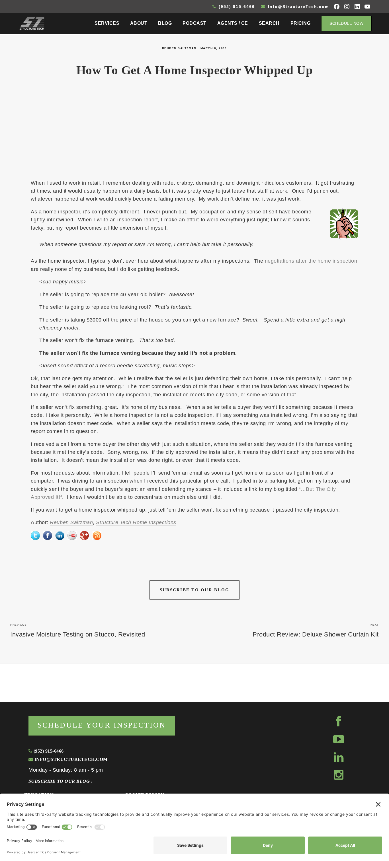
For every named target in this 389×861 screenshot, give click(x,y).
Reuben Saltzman (179, 48)
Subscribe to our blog (194, 590)
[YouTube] (72, 535)
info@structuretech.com (70, 759)
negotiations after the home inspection (311, 261)
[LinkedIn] (59, 535)
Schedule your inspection (102, 725)
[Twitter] (35, 535)
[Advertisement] (194, 131)
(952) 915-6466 (236, 6)
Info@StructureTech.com (297, 6)
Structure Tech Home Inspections (136, 522)
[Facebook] (47, 535)
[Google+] (84, 535)
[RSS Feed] (96, 535)
